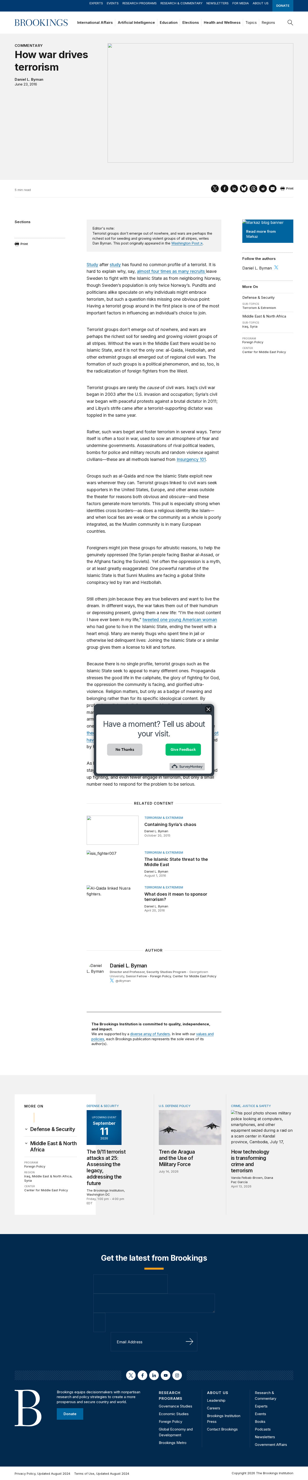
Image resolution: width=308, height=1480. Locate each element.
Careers (213, 1408)
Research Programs (139, 3)
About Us (261, 3)
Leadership (216, 1400)
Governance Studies (175, 1406)
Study (92, 264)
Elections (190, 22)
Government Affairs (271, 1444)
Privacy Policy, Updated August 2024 (42, 1473)
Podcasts (263, 1429)
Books (260, 1421)
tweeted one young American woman (179, 619)
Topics (251, 22)
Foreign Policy (252, 342)
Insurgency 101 (191, 459)
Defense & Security (258, 297)
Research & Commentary (181, 3)
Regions (268, 22)
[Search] (290, 22)
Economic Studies (174, 1414)
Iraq (245, 326)
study (115, 264)
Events (113, 3)
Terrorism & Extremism (259, 308)
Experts (96, 3)
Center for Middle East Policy (264, 352)
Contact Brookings (222, 1429)
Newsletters (217, 3)
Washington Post (185, 243)
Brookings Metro (172, 1442)
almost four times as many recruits (171, 271)
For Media (240, 3)
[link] (52, 1129)
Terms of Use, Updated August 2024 (101, 1473)
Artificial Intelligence (136, 22)
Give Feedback (183, 749)
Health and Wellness (222, 22)
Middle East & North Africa (264, 316)
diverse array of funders (150, 1034)
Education (169, 22)
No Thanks (125, 749)
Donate (282, 5)
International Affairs (95, 22)
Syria (253, 326)
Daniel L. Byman (29, 79)
